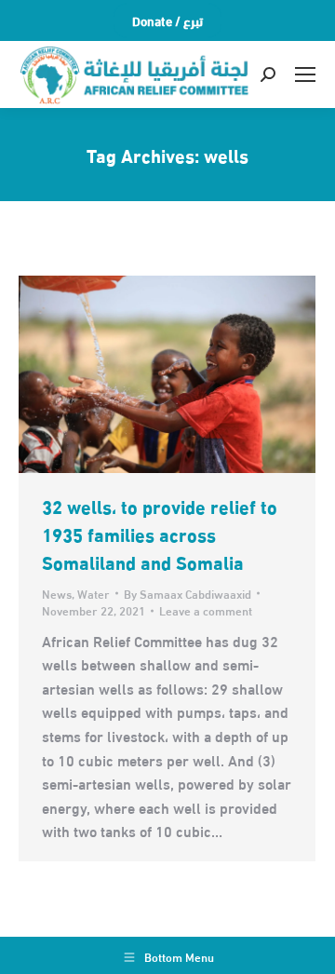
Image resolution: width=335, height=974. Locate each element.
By (187, 593)
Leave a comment (205, 610)
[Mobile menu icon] (305, 74)
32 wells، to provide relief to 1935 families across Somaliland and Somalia (159, 533)
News (57, 593)
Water (93, 593)
